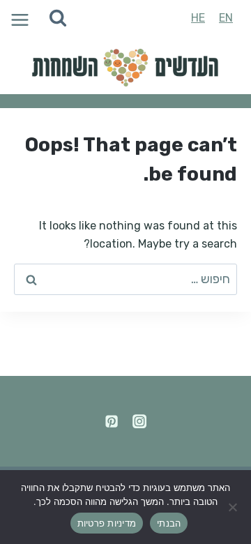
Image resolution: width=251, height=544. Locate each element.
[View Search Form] (58, 18)
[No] (234, 507)
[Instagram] (139, 421)
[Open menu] (18, 18)
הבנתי (169, 523)
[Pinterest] (112, 421)
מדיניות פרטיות (107, 523)
